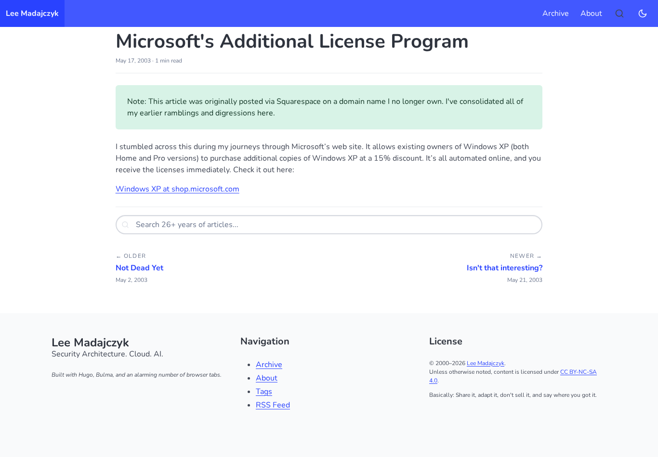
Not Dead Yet (139, 268)
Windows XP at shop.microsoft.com (177, 189)
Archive (555, 13)
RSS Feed (273, 405)
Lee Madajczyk (32, 13)
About (591, 13)
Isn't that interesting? (504, 268)
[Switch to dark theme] (642, 13)
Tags (264, 391)
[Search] (619, 13)
